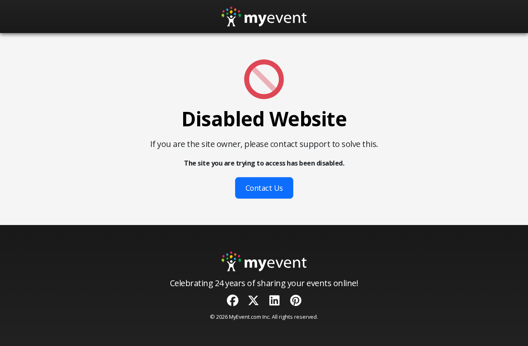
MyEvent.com (245, 316)
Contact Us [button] (264, 188)
